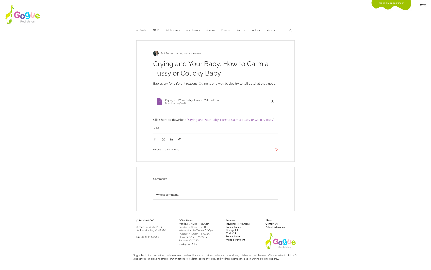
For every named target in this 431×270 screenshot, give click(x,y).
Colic (156, 127)
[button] (423, 5)
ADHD (156, 30)
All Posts (141, 30)
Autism (256, 30)
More (269, 30)
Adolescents (173, 30)
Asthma (241, 30)
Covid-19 (231, 233)
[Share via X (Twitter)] (163, 139)
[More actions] (276, 53)
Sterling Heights (260, 258)
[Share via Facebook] (154, 139)
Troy (276, 258)
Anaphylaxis (193, 30)
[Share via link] (179, 139)
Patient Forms (233, 226)
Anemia (210, 30)
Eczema (225, 30)
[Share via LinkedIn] (171, 139)
